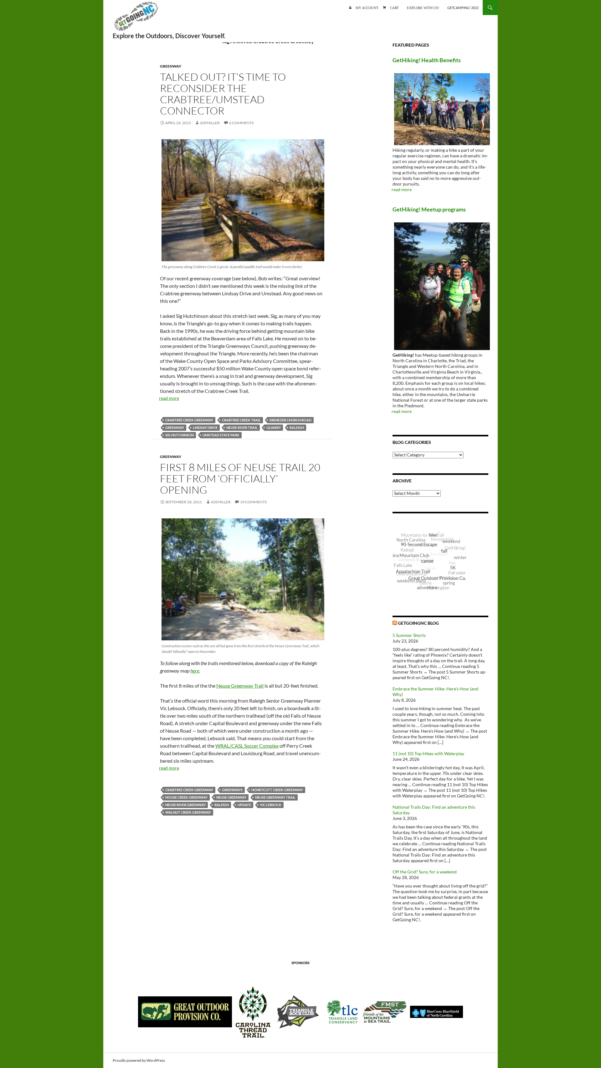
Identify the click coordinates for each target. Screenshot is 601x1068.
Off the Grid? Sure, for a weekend (425, 871)
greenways (232, 790)
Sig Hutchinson (179, 435)
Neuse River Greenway (185, 805)
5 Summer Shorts (409, 635)
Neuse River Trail (242, 427)
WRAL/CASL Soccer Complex (247, 746)
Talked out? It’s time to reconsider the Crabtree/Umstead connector (223, 93)
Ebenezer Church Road (290, 420)
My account (367, 7)
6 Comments (241, 122)
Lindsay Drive (205, 427)
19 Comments (253, 502)
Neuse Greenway (231, 797)
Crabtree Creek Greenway (189, 420)
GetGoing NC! (136, 19)
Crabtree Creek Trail (241, 420)
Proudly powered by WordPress (139, 1060)
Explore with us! (423, 7)
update (244, 805)
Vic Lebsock (270, 805)
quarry (273, 427)
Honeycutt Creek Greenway (277, 790)
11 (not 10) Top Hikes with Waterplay (428, 753)
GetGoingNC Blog (418, 623)
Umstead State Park (221, 435)
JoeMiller (210, 122)
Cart (394, 7)
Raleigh (297, 427)
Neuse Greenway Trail (240, 686)
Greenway (170, 66)
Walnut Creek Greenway (188, 812)
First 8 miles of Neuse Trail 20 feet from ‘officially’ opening (240, 478)
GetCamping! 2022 (463, 8)
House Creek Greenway (186, 797)
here (194, 671)
